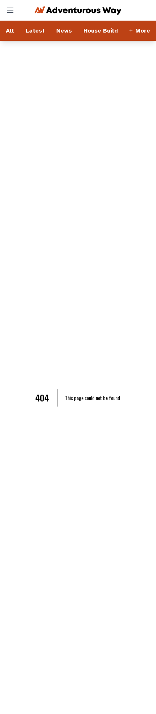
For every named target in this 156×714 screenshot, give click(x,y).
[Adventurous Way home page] (78, 10)
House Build (100, 30)
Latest (35, 30)
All (10, 30)
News (64, 30)
